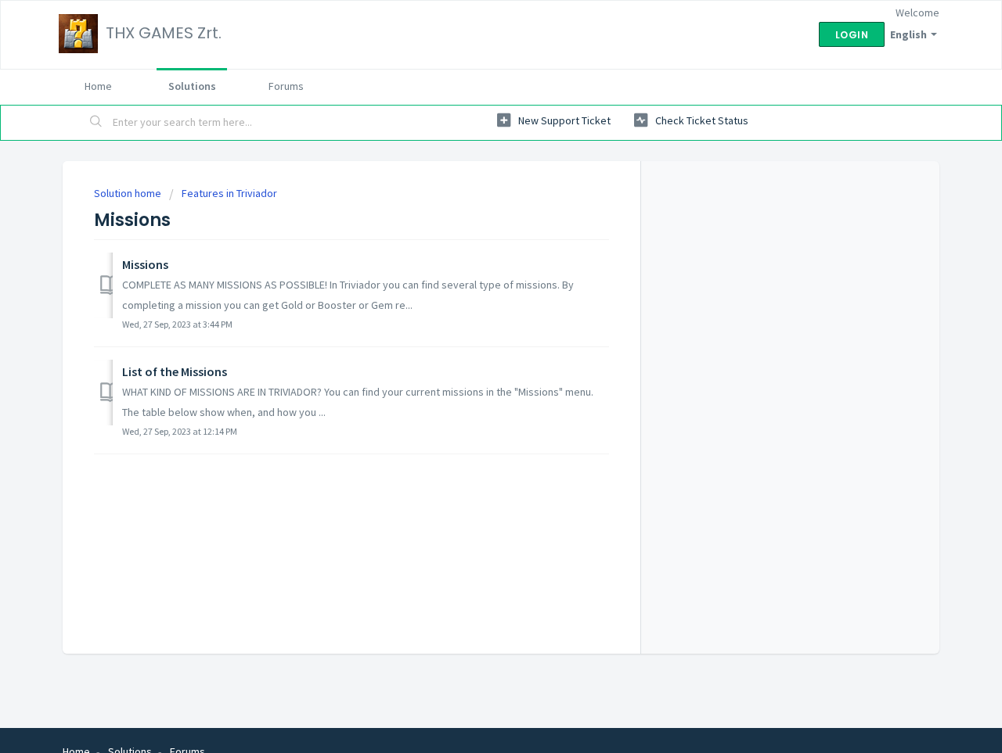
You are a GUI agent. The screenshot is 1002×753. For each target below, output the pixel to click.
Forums (286, 86)
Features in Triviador (229, 193)
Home (98, 86)
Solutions (192, 86)
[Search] (96, 122)
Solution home (129, 193)
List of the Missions (174, 371)
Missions (145, 264)
